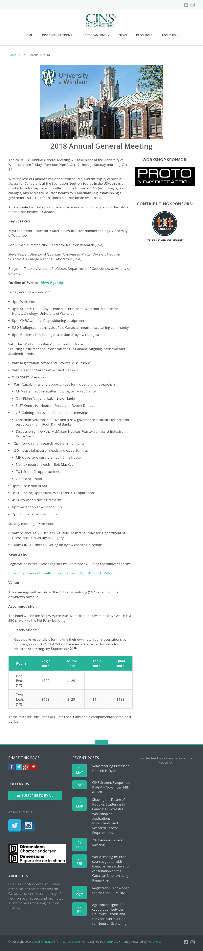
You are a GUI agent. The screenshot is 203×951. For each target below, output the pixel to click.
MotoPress (111, 941)
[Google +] (26, 767)
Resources (144, 35)
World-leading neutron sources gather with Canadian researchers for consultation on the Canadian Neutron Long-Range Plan (111, 869)
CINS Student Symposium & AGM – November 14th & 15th (111, 787)
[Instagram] (193, 4)
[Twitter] (186, 4)
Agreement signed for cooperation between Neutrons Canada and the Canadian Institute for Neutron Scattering (109, 914)
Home (28, 35)
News (123, 35)
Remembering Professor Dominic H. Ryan (110, 768)
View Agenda (52, 282)
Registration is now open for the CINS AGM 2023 (110, 890)
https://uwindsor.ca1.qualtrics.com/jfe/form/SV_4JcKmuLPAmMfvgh (61, 573)
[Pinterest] (33, 767)
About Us (169, 35)
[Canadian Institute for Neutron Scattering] (101, 19)
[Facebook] (11, 767)
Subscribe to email (37, 795)
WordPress (154, 941)
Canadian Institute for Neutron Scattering (58, 941)
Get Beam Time (95, 35)
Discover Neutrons (57, 35)
